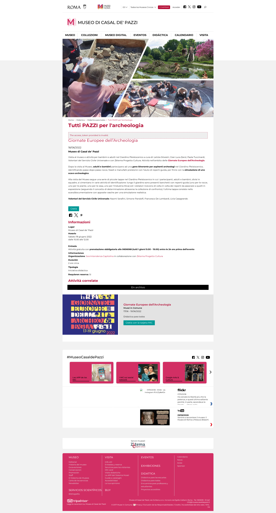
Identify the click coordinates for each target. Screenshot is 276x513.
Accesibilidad (111, 480)
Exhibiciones (150, 465)
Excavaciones (75, 467)
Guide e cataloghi (113, 478)
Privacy (139, 505)
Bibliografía (74, 494)
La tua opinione (112, 483)
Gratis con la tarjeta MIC (139, 322)
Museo (70, 35)
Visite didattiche (112, 472)
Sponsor (181, 466)
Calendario (184, 35)
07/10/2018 (193, 399)
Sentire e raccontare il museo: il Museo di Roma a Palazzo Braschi (193, 418)
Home (71, 120)
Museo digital (116, 35)
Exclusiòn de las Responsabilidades (158, 505)
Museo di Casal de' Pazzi (108, 22)
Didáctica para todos (96, 120)
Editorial (73, 462)
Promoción (74, 472)
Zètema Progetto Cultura (150, 256)
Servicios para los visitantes (117, 467)
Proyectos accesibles (150, 489)
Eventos (140, 35)
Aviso (179, 463)
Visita (204, 35)
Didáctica (160, 35)
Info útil (108, 462)
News (179, 460)
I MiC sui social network (126, 378)
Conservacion (75, 470)
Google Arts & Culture (172, 378)
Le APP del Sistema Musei (117, 475)
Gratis (73, 208)
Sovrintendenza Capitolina (100, 256)
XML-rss (208, 506)
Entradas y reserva (113, 464)
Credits (178, 505)
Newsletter (74, 483)
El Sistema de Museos (79, 478)
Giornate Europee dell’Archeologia (147, 304)
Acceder (176, 7)
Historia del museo (77, 464)
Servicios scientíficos (85, 490)
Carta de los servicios (78, 480)
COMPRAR (164, 7)
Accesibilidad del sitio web (193, 505)
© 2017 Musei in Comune (121, 505)
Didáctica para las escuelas (153, 477)
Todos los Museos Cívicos (142, 7)
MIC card (109, 470)
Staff (71, 475)
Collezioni (89, 35)
